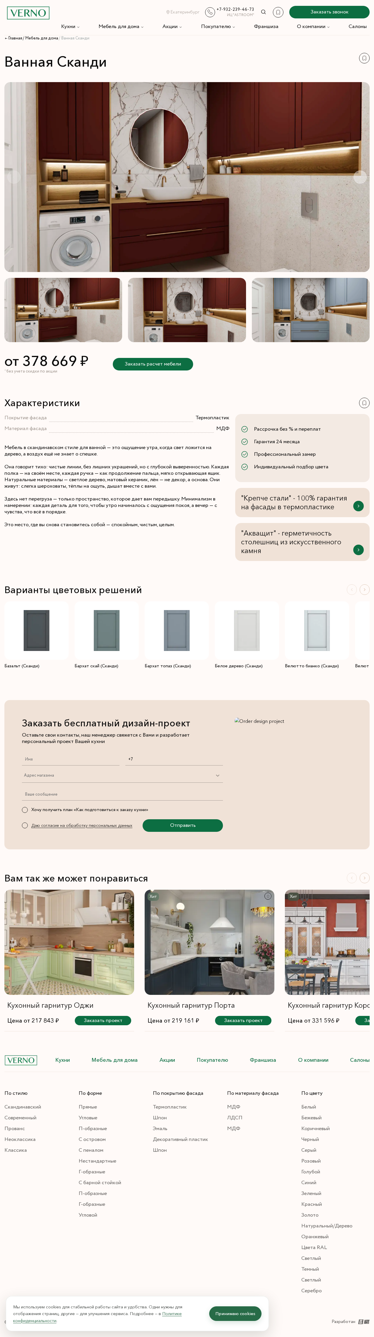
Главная (15, 38)
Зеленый (311, 1193)
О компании (311, 26)
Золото (309, 1215)
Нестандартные (97, 1161)
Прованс (14, 1128)
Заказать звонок (330, 12)
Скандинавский (22, 1107)
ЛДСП (235, 1118)
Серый (308, 1150)
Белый (308, 1107)
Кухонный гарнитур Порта (191, 1005)
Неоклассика (20, 1139)
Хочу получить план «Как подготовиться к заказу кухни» (89, 809)
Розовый (311, 1161)
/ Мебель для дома (40, 38)
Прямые (88, 1107)
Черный (310, 1139)
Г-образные (92, 1172)
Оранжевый (315, 1237)
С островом (92, 1139)
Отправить (183, 825)
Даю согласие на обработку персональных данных (81, 825)
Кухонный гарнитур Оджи (50, 1005)
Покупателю (216, 26)
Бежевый (311, 1118)
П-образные (93, 1128)
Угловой (88, 1215)
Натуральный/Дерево (326, 1226)
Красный (311, 1204)
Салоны (358, 26)
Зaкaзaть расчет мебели (153, 364)
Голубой (310, 1172)
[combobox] (23, 775)
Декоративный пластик (180, 1139)
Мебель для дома (118, 26)
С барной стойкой (100, 1183)
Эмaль (160, 1128)
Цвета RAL (314, 1247)
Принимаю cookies (235, 1313)
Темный (310, 1269)
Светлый (311, 1258)
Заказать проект (103, 1020)
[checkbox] (25, 810)
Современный (20, 1118)
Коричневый (315, 1128)
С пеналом (91, 1150)
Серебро (311, 1291)
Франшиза (266, 26)
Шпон (160, 1118)
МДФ (233, 1107)
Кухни (68, 26)
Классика (15, 1150)
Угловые (88, 1118)
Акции (170, 26)
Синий (308, 1183)
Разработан (343, 1321)
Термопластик (170, 1107)
